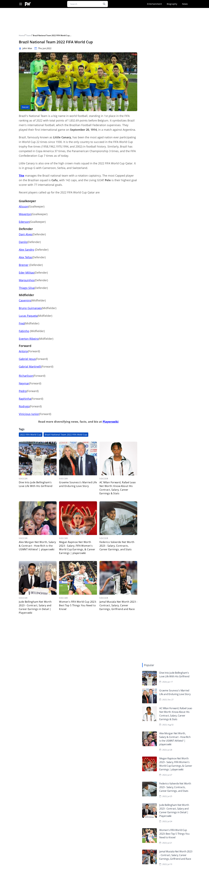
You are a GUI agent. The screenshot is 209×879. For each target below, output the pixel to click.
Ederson (24, 222)
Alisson (23, 206)
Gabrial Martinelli (30, 366)
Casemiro (25, 300)
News (185, 3)
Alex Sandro (26, 249)
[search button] (104, 4)
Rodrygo (24, 406)
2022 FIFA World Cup (30, 434)
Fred (21, 323)
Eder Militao (26, 272)
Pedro (22, 391)
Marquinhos (26, 280)
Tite (21, 175)
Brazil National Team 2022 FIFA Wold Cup (66, 434)
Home (21, 35)
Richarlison (26, 376)
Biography (172, 3)
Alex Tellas (25, 257)
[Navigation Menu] (20, 4)
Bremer (23, 265)
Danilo (23, 242)
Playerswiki (111, 421)
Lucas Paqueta (28, 316)
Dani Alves (25, 234)
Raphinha (25, 398)
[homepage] (28, 4)
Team (28, 35)
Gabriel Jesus (27, 359)
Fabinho (24, 331)
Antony (23, 351)
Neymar (24, 383)
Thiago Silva (26, 288)
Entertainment (154, 3)
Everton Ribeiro (29, 338)
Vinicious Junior (29, 414)
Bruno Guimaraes (30, 308)
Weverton (25, 214)
